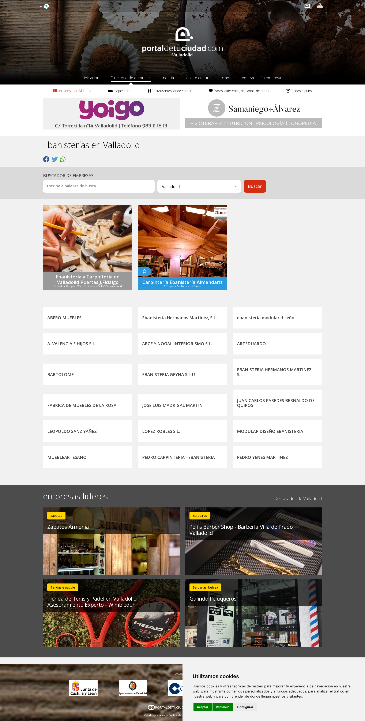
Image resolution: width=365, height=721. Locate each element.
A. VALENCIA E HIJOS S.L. (71, 343)
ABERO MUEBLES (64, 317)
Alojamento (122, 91)
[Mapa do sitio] (320, 5)
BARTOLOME (60, 374)
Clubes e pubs (301, 91)
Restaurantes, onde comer (171, 91)
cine (225, 77)
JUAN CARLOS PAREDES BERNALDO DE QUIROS (276, 403)
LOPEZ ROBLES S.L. (161, 431)
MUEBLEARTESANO (67, 457)
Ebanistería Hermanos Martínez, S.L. (179, 317)
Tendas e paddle (62, 587)
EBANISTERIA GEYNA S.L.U (168, 374)
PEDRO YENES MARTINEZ (262, 457)
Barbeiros (200, 515)
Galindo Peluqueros (213, 598)
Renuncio (223, 707)
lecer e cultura (197, 77)
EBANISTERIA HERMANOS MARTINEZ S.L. (274, 372)
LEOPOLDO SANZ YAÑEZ (72, 431)
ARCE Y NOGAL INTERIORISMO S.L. (177, 343)
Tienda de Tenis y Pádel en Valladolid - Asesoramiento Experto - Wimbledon (93, 601)
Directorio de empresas (131, 77)
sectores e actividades (74, 90)
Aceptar (202, 707)
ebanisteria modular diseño (265, 317)
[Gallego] (44, 6)
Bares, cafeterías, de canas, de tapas (241, 91)
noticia (168, 77)
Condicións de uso (155, 715)
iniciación (91, 77)
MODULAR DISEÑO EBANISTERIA (270, 431)
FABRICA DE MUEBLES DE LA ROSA (81, 405)
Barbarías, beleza (205, 587)
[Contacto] (307, 5)
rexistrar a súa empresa (260, 77)
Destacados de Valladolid (298, 498)
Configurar (245, 707)
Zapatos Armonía (68, 526)
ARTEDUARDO (251, 343)
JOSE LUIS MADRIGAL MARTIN (172, 405)
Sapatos (56, 515)
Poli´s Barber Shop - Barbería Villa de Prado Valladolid (241, 529)
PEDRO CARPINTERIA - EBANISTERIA (178, 457)
